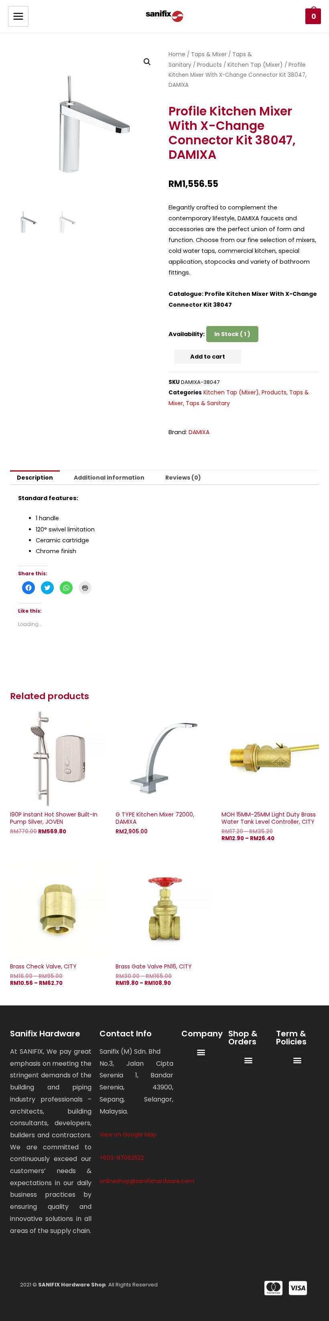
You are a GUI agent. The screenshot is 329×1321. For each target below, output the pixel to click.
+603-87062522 (122, 1158)
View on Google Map (128, 1134)
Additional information (109, 478)
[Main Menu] (18, 16)
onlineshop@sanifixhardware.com (147, 1181)
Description (35, 478)
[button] (200, 1052)
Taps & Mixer (209, 54)
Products (209, 65)
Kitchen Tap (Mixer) (255, 65)
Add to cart (207, 357)
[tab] (35, 477)
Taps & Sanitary (208, 403)
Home (177, 54)
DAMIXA (199, 432)
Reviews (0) (183, 478)
